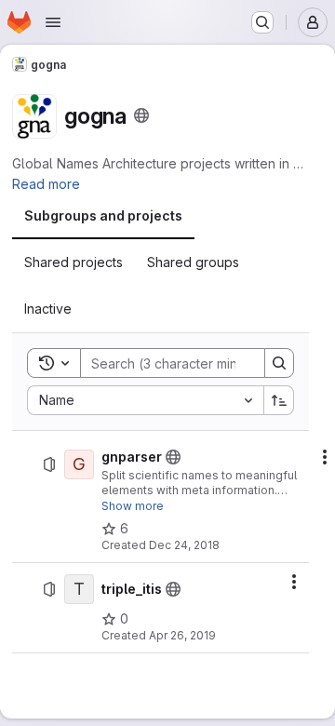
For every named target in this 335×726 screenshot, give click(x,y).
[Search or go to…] (262, 22)
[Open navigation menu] (53, 22)
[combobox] (145, 400)
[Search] (279, 363)
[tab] (103, 216)
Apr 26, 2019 (182, 635)
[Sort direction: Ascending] (279, 400)
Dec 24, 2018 (184, 545)
